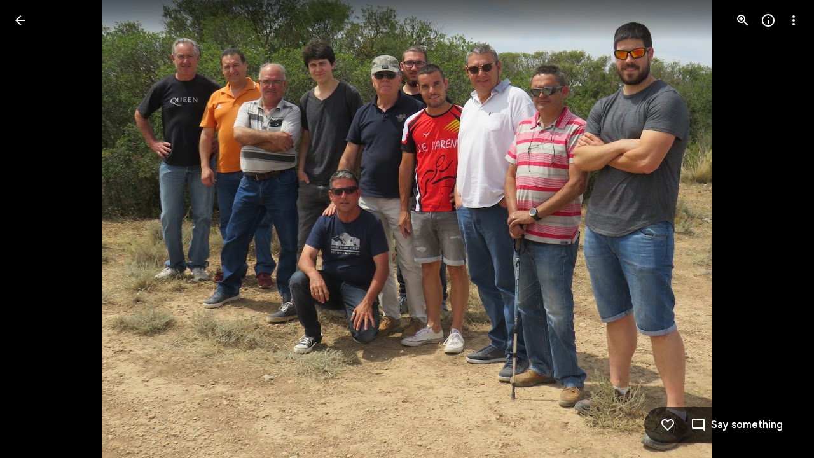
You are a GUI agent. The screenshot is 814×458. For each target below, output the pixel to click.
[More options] (793, 20)
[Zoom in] (742, 20)
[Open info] (768, 20)
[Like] (667, 425)
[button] (778, 229)
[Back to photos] (20, 20)
